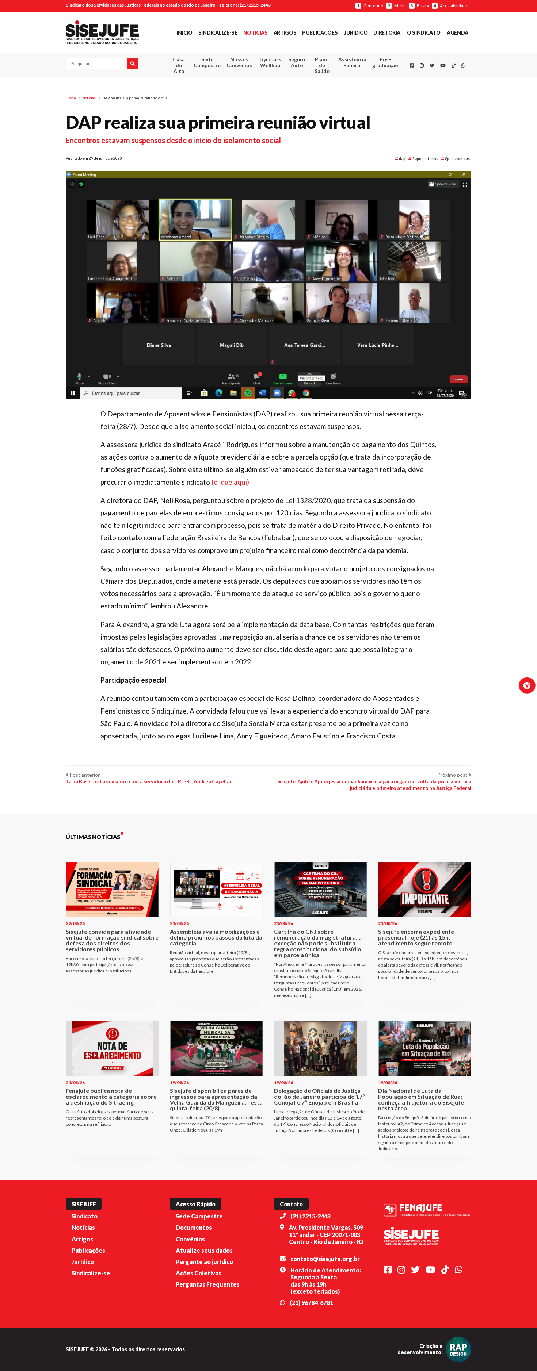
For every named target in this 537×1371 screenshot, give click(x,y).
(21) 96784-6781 (311, 1302)
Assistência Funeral (352, 62)
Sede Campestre (207, 62)
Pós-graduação (385, 62)
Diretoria (386, 33)
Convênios (190, 1239)
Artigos (285, 33)
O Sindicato (423, 33)
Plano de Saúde (322, 65)
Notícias (255, 33)
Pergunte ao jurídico (204, 1261)
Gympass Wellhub (270, 62)
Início (185, 33)
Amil (341, 80)
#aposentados (425, 158)
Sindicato (85, 1216)
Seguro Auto (296, 62)
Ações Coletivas (198, 1273)
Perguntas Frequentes (208, 1284)
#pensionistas (457, 158)
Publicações (320, 33)
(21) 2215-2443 (310, 1216)
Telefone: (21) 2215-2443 (245, 5)
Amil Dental (341, 89)
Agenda (457, 33)
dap (401, 158)
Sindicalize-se (217, 33)
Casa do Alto (179, 65)
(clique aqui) (230, 482)
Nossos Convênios (239, 62)
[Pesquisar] (132, 63)
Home (71, 98)
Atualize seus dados (204, 1250)
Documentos (194, 1227)
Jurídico (355, 33)
